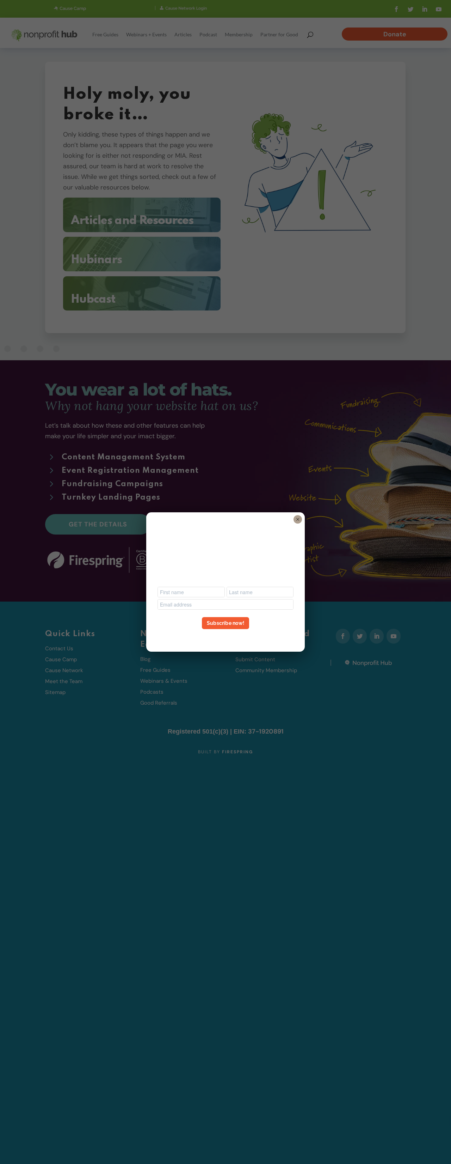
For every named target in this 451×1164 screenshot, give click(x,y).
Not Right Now (225, 636)
